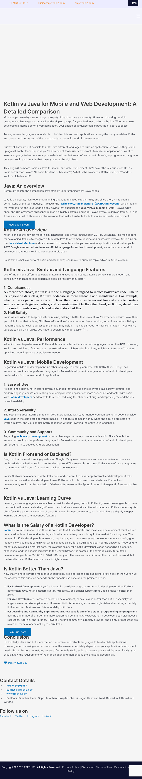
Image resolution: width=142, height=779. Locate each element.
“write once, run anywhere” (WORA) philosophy (89, 203)
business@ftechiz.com (51, 2)
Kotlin (7, 530)
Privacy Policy (70, 767)
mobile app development (31, 436)
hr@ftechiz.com (84, 2)
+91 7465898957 (17, 2)
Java (7, 418)
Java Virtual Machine (21, 243)
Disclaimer (87, 767)
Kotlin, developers (21, 397)
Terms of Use (104, 767)
